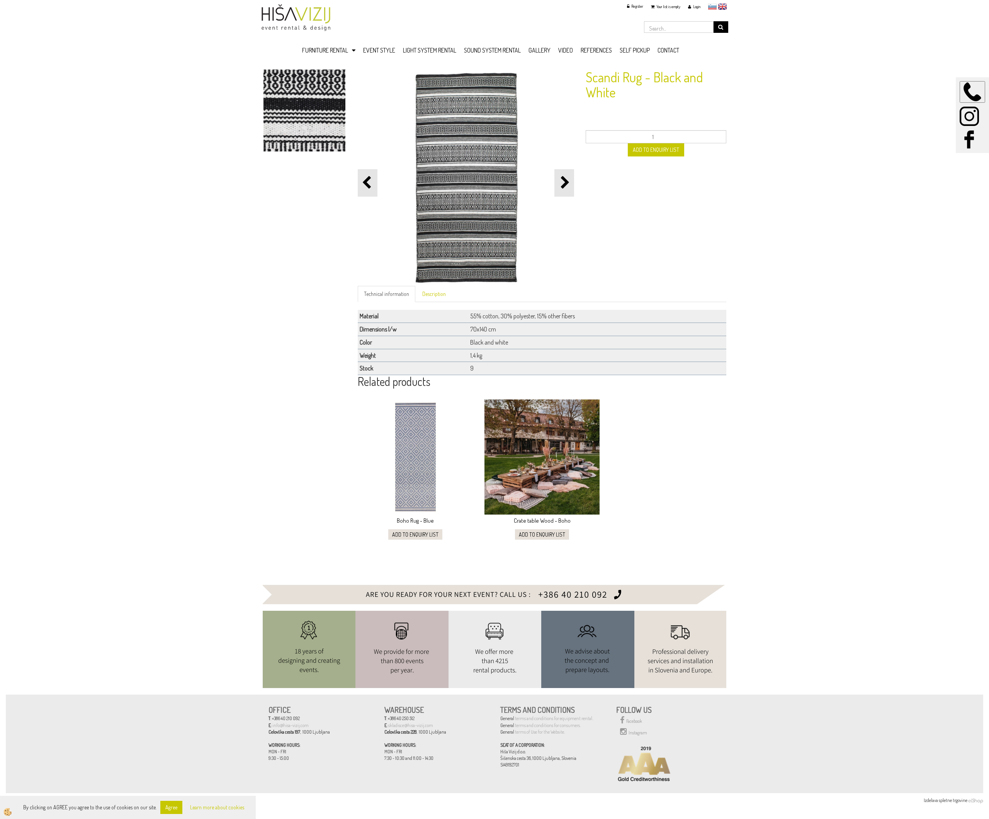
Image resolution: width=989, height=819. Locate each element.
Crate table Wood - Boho (542, 520)
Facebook (634, 721)
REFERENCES (596, 50)
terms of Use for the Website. (540, 732)
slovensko (712, 6)
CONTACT (668, 50)
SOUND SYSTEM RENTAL (492, 50)
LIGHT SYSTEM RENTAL (429, 50)
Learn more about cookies (217, 807)
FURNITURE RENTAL (325, 50)
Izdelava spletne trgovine (945, 800)
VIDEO (565, 50)
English (722, 6)
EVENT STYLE (379, 50)
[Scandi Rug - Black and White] (304, 109)
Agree (171, 807)
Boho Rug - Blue (415, 520)
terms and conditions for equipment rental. (553, 718)
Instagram (638, 733)
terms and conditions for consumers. (548, 725)
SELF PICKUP (635, 50)
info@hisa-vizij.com (290, 725)
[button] (564, 183)
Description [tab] (434, 294)
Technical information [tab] (386, 294)
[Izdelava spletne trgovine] (975, 800)
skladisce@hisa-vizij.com (410, 725)
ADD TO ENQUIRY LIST (656, 149)
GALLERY (539, 50)
